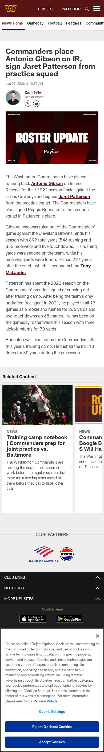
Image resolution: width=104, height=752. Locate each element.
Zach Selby (33, 92)
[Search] (87, 8)
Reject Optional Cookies (52, 727)
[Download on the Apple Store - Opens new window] (32, 619)
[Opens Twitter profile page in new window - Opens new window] (28, 103)
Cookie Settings (52, 711)
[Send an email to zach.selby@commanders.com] (36, 103)
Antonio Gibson (47, 183)
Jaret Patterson (74, 196)
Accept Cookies (52, 742)
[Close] (97, 636)
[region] (52, 690)
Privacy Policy (45, 701)
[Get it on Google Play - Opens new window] (69, 621)
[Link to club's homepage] (10, 6)
